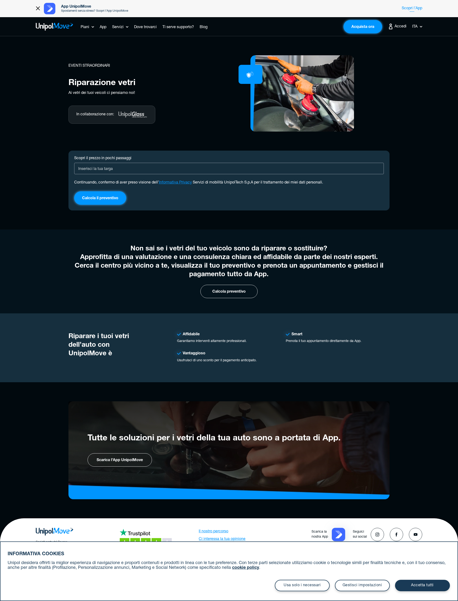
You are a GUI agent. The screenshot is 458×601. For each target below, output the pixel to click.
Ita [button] (414, 27)
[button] (338, 534)
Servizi (118, 27)
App (103, 27)
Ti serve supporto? (178, 27)
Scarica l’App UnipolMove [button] (120, 460)
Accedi (400, 27)
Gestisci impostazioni (362, 585)
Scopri (412, 8)
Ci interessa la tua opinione (222, 539)
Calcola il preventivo (100, 198)
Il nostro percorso (213, 532)
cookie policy (245, 568)
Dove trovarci (145, 27)
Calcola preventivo (229, 292)
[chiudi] (38, 8)
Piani (85, 27)
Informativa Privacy (175, 183)
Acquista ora (362, 27)
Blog (204, 27)
